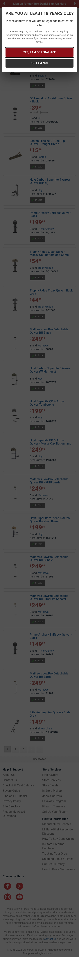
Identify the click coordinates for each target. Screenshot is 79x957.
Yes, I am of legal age (39, 52)
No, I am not (39, 63)
